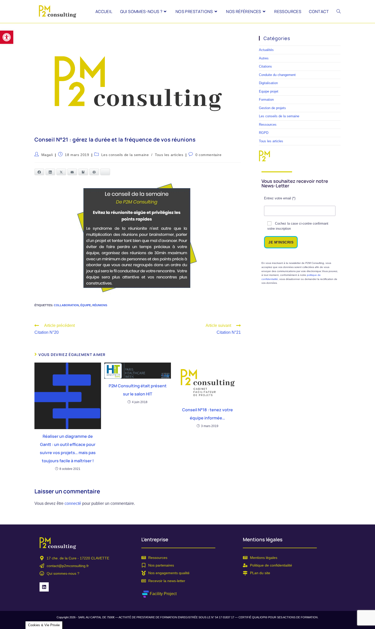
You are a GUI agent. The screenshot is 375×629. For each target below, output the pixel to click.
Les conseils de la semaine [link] (125, 155)
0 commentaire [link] (208, 155)
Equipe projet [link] (268, 91)
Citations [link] (265, 66)
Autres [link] (264, 58)
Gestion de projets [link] (272, 108)
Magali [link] (47, 155)
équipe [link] (85, 305)
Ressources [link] (268, 124)
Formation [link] (266, 99)
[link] (6, 37)
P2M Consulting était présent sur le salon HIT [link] (138, 390)
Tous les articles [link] (169, 155)
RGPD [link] (263, 133)
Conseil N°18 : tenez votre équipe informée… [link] (207, 414)
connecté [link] (73, 503)
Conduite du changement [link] (277, 75)
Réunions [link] (99, 305)
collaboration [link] (66, 305)
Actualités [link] (266, 50)
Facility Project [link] (163, 594)
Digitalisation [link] (268, 83)
